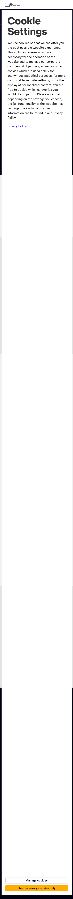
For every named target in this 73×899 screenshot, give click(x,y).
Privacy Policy (17, 126)
